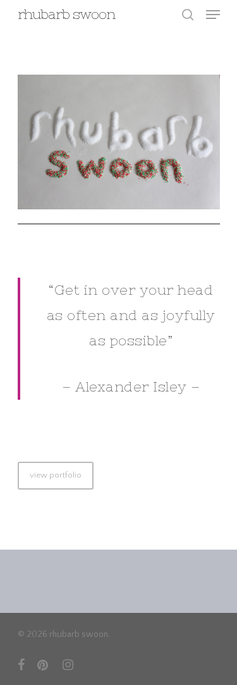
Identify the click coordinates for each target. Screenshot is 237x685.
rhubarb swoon (66, 15)
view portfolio (56, 475)
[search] (188, 15)
